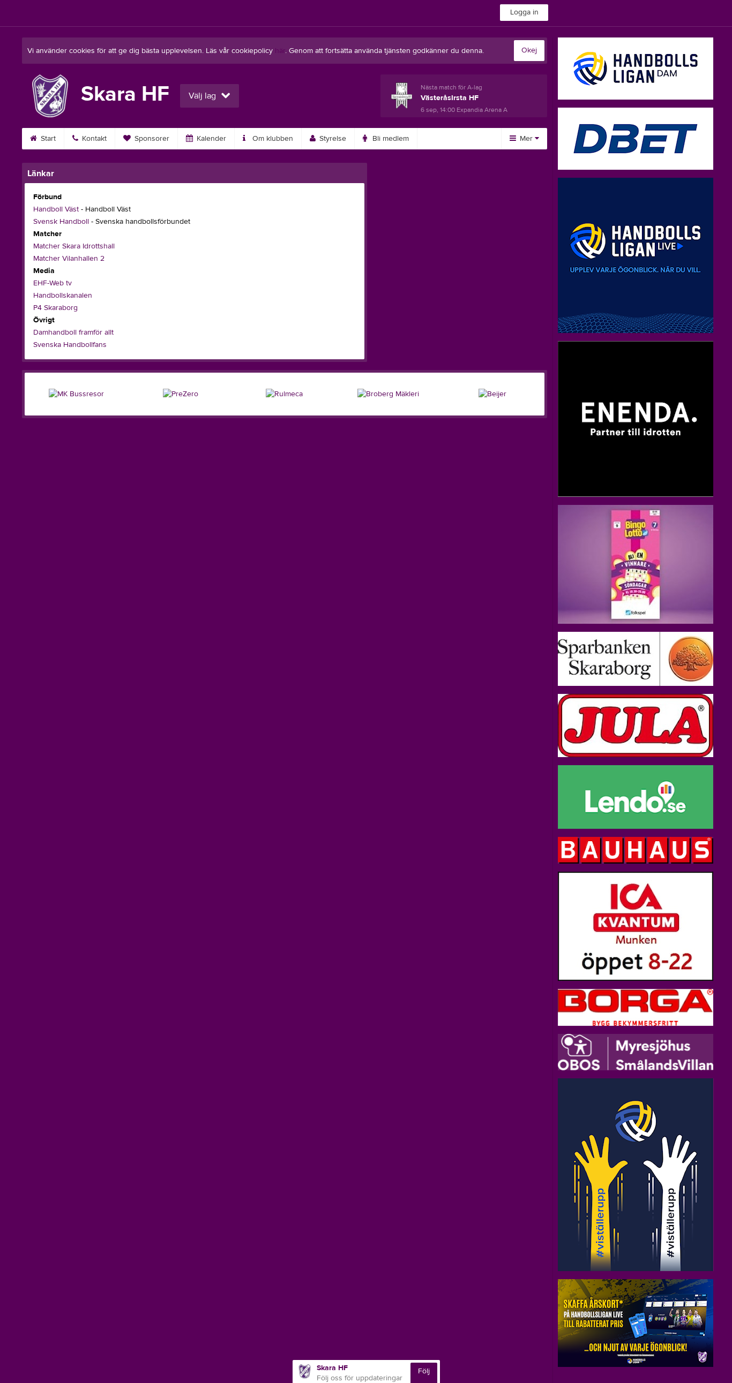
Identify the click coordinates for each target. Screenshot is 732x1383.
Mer (526, 138)
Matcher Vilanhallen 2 (68, 258)
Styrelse (331, 138)
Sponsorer (150, 138)
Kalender (210, 138)
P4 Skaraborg (55, 308)
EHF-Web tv (52, 283)
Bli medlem (389, 138)
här (280, 51)
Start (47, 138)
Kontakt (93, 138)
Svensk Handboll (61, 221)
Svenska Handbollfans (70, 345)
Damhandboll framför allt (73, 332)
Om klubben (271, 138)
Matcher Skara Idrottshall (74, 246)
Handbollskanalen (62, 295)
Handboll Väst (56, 209)
